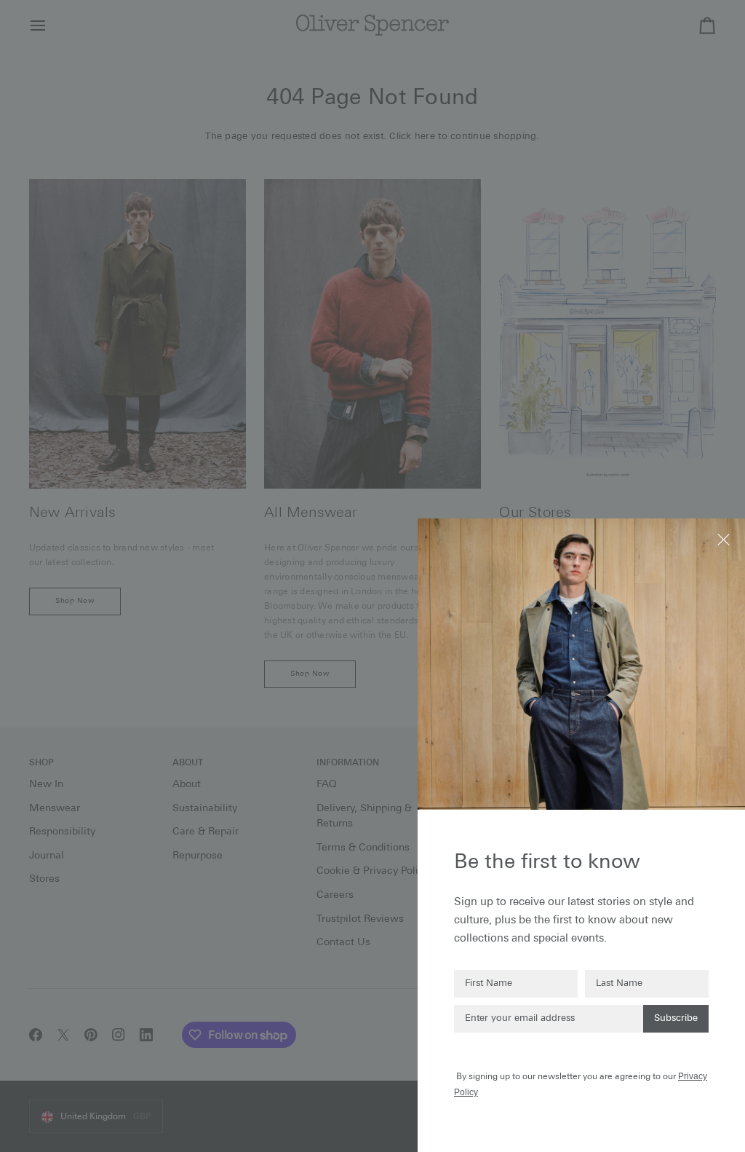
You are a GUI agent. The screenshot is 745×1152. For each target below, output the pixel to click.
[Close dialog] (725, 538)
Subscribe (676, 1018)
